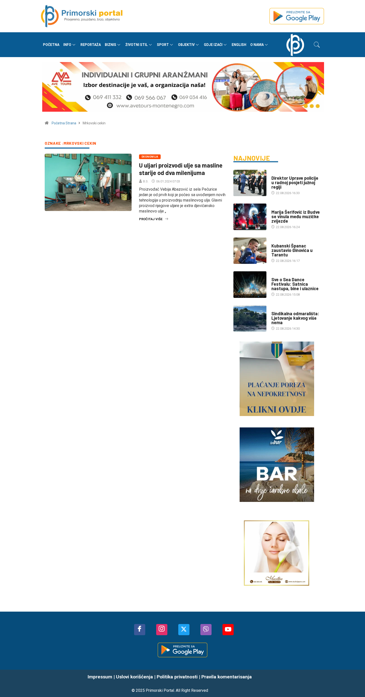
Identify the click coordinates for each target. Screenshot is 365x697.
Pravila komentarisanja (226, 677)
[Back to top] (354, 683)
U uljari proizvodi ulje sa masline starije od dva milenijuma (180, 169)
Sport (163, 45)
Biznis (110, 45)
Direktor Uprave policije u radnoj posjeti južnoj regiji (294, 182)
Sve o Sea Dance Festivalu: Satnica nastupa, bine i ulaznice (295, 284)
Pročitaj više (150, 219)
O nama (257, 45)
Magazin (278, 207)
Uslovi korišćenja (134, 677)
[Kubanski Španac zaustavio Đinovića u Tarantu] (249, 251)
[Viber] (206, 629)
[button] (317, 45)
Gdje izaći (213, 45)
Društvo (278, 173)
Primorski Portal (160, 690)
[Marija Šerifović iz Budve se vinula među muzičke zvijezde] (249, 217)
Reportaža (90, 45)
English (239, 45)
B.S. (145, 181)
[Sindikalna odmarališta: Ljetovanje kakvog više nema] (249, 318)
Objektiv (186, 45)
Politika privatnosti (177, 677)
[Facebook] (139, 629)
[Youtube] (228, 629)
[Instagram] (161, 629)
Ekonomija (150, 156)
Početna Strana (64, 123)
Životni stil (136, 45)
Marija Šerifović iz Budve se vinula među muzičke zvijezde (295, 216)
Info (67, 45)
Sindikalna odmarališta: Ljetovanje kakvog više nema (295, 318)
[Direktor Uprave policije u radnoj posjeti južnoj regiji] (249, 183)
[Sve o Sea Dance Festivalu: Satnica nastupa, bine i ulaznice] (249, 284)
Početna (51, 45)
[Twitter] (183, 629)
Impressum (100, 677)
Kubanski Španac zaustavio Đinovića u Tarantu (292, 250)
